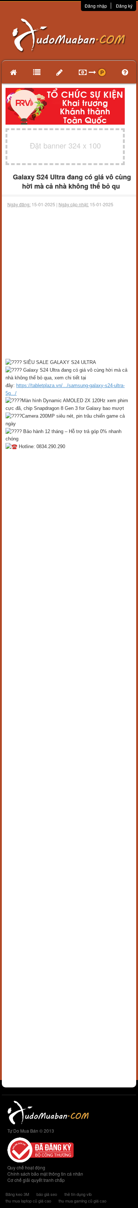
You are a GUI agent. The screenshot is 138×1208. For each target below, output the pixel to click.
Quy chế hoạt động (26, 1167)
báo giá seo (46, 1194)
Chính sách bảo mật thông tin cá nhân (45, 1174)
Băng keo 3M (17, 1194)
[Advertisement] (69, 283)
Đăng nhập (96, 6)
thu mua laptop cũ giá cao (28, 1201)
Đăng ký (124, 6)
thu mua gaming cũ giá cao (82, 1201)
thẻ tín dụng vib (78, 1194)
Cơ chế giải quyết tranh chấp (36, 1180)
